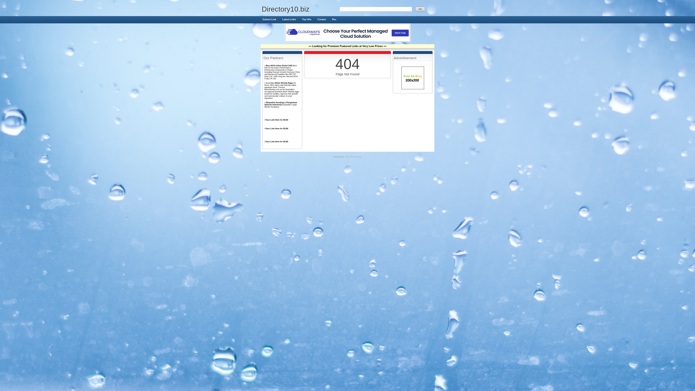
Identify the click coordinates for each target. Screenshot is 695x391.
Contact (321, 19)
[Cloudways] (347, 41)
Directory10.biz (285, 9)
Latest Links (289, 19)
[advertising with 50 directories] (412, 88)
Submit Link (269, 19)
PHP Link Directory (353, 157)
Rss (334, 19)
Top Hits (306, 19)
